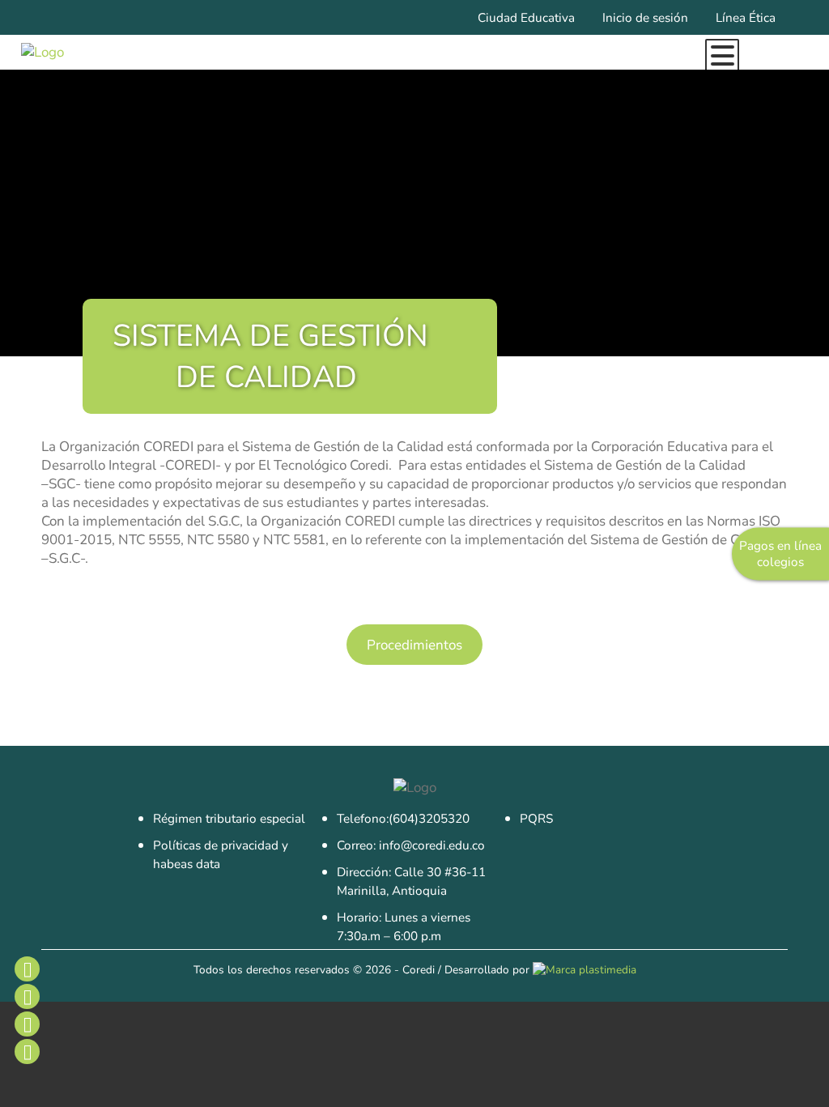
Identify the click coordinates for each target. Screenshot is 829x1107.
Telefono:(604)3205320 (403, 819)
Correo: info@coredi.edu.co (411, 845)
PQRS (536, 819)
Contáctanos (27, 1051)
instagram (27, 996)
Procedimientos (414, 645)
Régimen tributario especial (229, 819)
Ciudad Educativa (526, 18)
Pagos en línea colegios (780, 554)
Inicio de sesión (645, 18)
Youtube (27, 1023)
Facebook (27, 968)
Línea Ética (746, 18)
